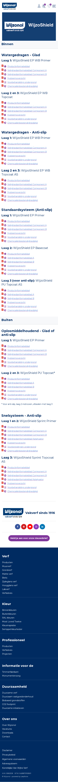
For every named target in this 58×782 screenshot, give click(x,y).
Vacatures (7, 729)
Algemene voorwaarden (14, 759)
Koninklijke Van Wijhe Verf (14, 768)
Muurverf (6, 566)
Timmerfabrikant (10, 672)
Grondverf (7, 570)
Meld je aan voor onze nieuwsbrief (29, 538)
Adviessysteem (9, 763)
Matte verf (7, 574)
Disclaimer (7, 750)
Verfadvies (7, 593)
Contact (6, 736)
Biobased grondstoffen (13, 700)
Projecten (7, 654)
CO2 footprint (8, 704)
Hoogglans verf (9, 585)
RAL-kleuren (8, 618)
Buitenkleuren (9, 614)
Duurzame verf (9, 693)
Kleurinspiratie (9, 625)
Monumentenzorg (11, 676)
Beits (4, 578)
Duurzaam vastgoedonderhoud (17, 696)
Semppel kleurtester (12, 629)
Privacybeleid (8, 755)
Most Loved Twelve (11, 621)
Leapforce (24, 776)
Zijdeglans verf (9, 581)
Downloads (7, 733)
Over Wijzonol (9, 725)
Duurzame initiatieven (13, 708)
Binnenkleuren (9, 610)
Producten (7, 562)
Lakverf (5, 589)
